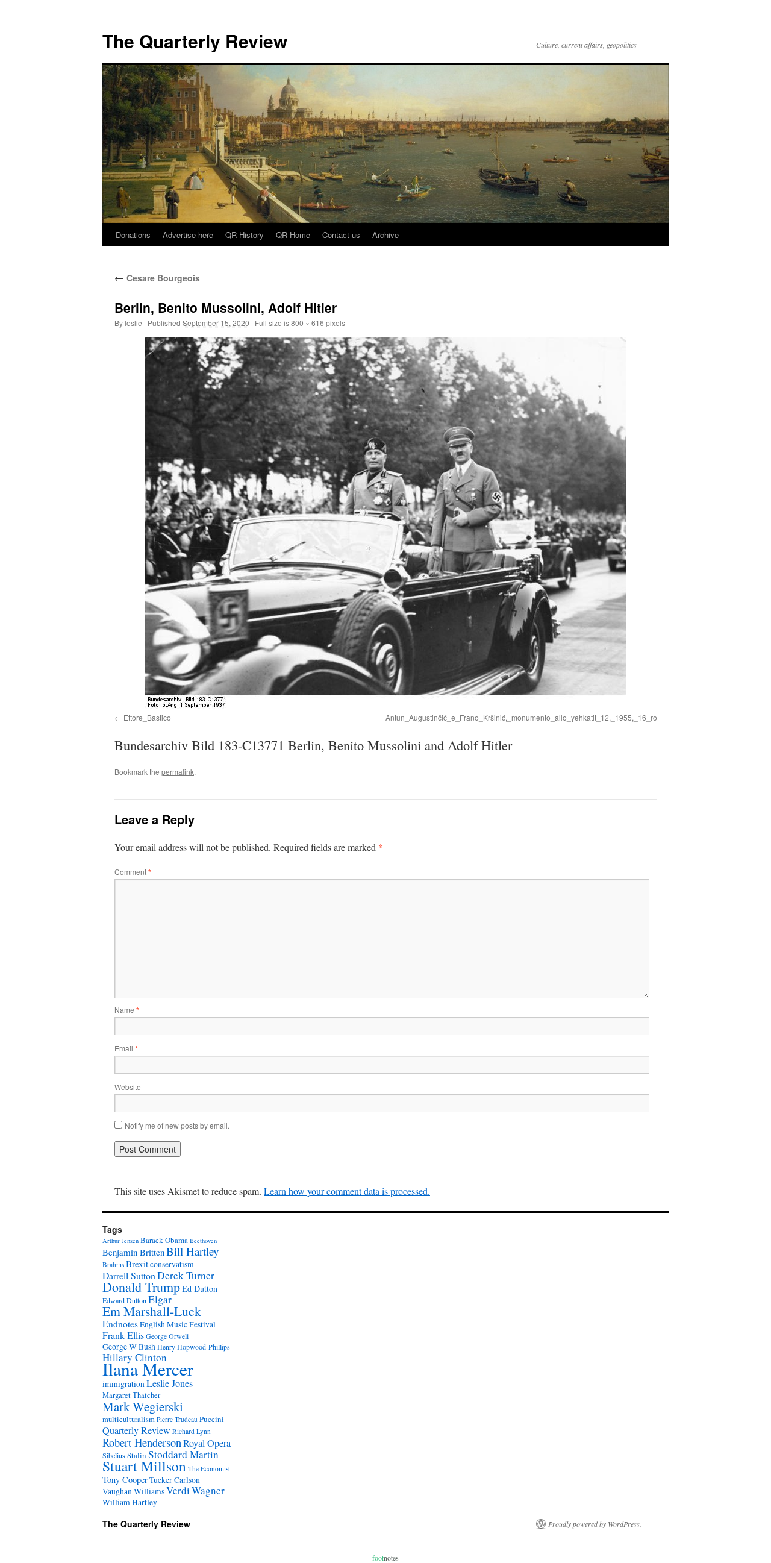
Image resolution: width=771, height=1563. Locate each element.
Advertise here (188, 234)
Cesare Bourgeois (157, 278)
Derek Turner (185, 1275)
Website (127, 1087)
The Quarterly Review (194, 41)
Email (126, 1048)
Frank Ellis (123, 1335)
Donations (133, 234)
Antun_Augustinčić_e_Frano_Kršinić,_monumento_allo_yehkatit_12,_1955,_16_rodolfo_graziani (545, 717)
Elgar (160, 1299)
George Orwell (167, 1336)
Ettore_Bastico (147, 717)
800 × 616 (307, 323)
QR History (244, 234)
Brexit (137, 1264)
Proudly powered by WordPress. (594, 1524)
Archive (385, 234)
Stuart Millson (144, 1466)
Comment (132, 871)
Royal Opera (207, 1443)
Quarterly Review (136, 1430)
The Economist (209, 1468)
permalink (177, 771)
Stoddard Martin (183, 1454)
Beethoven (203, 1240)
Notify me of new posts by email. (177, 1125)
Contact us (341, 234)
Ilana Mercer (147, 1368)
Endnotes (120, 1324)
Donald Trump (141, 1286)
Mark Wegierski (142, 1406)
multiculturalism (128, 1419)
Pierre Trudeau (177, 1419)
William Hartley (129, 1502)
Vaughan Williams (133, 1491)
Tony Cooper (125, 1479)
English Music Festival (178, 1324)
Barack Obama (164, 1240)
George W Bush (128, 1346)
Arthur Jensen (120, 1240)
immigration (123, 1384)
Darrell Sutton (128, 1275)
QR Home (293, 234)
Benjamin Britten (133, 1252)
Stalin (136, 1455)
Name (126, 1009)
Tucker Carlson (174, 1479)
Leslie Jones (169, 1383)
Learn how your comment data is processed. (347, 1191)
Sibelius (113, 1455)
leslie (133, 323)
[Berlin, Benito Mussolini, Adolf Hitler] (385, 523)
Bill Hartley (192, 1251)
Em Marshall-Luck (151, 1311)
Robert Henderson (141, 1442)
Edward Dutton (124, 1300)
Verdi (178, 1490)
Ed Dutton (199, 1288)
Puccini (211, 1419)
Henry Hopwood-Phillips (193, 1347)
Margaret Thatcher (131, 1395)
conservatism (172, 1264)
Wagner (208, 1490)
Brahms (113, 1264)
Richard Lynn (191, 1431)
